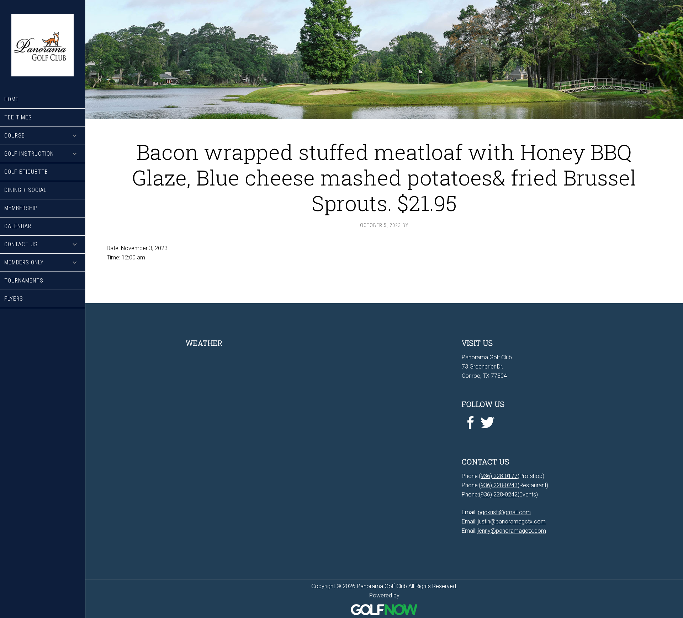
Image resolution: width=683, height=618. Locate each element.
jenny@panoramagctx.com (512, 530)
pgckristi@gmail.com (504, 512)
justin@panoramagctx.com (512, 521)
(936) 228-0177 (498, 476)
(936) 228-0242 (498, 494)
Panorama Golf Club (42, 45)
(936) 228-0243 (498, 485)
